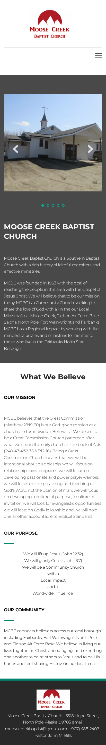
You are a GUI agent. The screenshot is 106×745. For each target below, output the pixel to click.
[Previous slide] (16, 149)
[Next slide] (90, 149)
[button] (98, 55)
